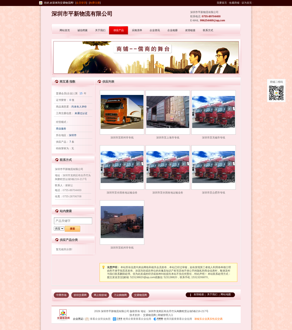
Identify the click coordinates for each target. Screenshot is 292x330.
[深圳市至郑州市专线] (122, 112)
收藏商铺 (234, 2)
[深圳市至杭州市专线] (122, 222)
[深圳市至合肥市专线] (213, 167)
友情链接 (190, 30)
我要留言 (222, 2)
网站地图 (226, 294)
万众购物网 (120, 295)
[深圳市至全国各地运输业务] (122, 167)
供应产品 (119, 30)
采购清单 (137, 30)
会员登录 (81, 2)
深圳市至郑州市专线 (122, 137)
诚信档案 (82, 30)
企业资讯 (155, 30)
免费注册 (95, 2)
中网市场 (61, 295)
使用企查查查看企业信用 (137, 318)
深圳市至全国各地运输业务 (122, 192)
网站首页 (65, 30)
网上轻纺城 (100, 295)
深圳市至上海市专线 (167, 137)
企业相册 (172, 30)
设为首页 (247, 2)
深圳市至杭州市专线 (122, 247)
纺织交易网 (80, 295)
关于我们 (100, 30)
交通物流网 (140, 295)
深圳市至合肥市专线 (213, 192)
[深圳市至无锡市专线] (213, 112)
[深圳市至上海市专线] (167, 112)
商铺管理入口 (165, 315)
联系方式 (208, 30)
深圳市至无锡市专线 (213, 137)
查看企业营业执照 (100, 318)
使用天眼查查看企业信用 (178, 318)
